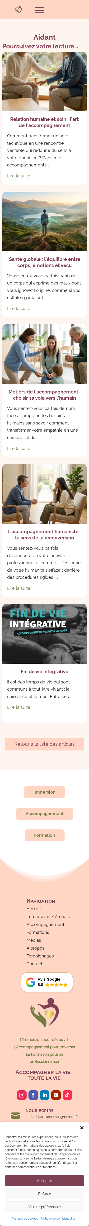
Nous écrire (40, 1110)
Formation (44, 835)
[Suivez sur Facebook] (33, 1095)
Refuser (44, 1194)
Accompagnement (45, 813)
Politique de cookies (25, 1218)
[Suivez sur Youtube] (56, 1095)
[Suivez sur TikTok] (67, 1095)
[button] (82, 1127)
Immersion (44, 792)
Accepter (44, 1181)
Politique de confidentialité (57, 1218)
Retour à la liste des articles (44, 744)
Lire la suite (18, 175)
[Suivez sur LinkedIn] (44, 1095)
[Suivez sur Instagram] (22, 1095)
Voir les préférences (44, 1207)
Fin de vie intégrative (44, 671)
